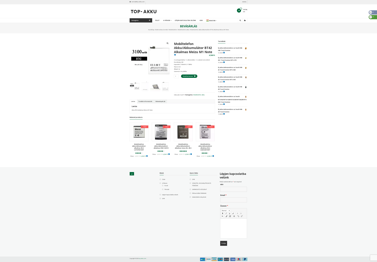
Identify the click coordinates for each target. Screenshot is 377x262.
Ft (371, 17)
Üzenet (224, 206)
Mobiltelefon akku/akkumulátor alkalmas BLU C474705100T (139, 147)
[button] (167, 43)
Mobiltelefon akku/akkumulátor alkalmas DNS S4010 (161, 146)
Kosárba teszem (188, 76)
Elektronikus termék (161, 30)
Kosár (166, 185)
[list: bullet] (241, 213)
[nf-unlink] (230, 216)
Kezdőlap (151, 30)
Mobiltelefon (173, 30)
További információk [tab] (145, 101)
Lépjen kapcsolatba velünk (185, 20)
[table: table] (234, 216)
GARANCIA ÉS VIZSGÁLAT (199, 189)
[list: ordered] (237, 213)
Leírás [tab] (133, 101)
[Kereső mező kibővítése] (132, 174)
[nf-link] (226, 216)
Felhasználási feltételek (199, 193)
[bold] (222, 213)
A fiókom (166, 20)
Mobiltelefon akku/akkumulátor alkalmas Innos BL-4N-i (183, 146)
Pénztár (167, 189)
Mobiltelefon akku (183, 30)
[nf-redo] (241, 216)
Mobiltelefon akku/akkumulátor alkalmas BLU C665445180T (205, 147)
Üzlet (157, 20)
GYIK (201, 20)
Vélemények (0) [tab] (160, 101)
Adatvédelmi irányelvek (199, 197)
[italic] (226, 213)
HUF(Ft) (244, 2)
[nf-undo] (238, 216)
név (221, 184)
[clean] (233, 213)
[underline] (229, 213)
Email (223, 195)
